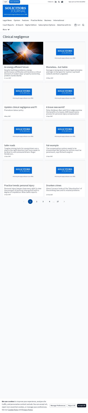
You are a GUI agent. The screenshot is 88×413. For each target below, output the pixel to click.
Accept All (81, 405)
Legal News (7, 20)
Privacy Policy (27, 410)
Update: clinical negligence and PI (20, 107)
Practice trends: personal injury (19, 185)
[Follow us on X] (59, 2)
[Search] (83, 25)
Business (47, 20)
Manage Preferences (58, 405)
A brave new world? (55, 107)
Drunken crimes (53, 185)
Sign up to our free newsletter (77, 2)
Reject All (71, 405)
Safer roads (9, 145)
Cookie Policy (13, 410)
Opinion (17, 20)
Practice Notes (37, 20)
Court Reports (8, 25)
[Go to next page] (64, 201)
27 (58, 201)
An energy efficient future (16, 67)
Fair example (52, 145)
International (58, 20)
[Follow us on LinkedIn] (56, 2)
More (5, 29)
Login (5, 2)
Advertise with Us (64, 25)
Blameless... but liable (56, 67)
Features (25, 20)
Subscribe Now (14, 2)
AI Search (19, 25)
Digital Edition (31, 25)
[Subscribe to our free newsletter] (62, 2)
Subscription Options (46, 25)
